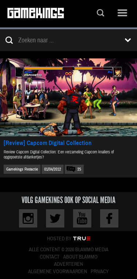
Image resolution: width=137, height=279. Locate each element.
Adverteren (68, 264)
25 (79, 169)
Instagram (28, 218)
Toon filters (128, 40)
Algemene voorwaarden (57, 271)
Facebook (109, 218)
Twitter (55, 218)
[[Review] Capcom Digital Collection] (68, 97)
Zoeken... (100, 13)
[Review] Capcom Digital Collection (48, 143)
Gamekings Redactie (22, 169)
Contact (50, 257)
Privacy (100, 271)
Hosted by (59, 239)
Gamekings (35, 13)
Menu (122, 13)
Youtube (82, 218)
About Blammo (80, 257)
